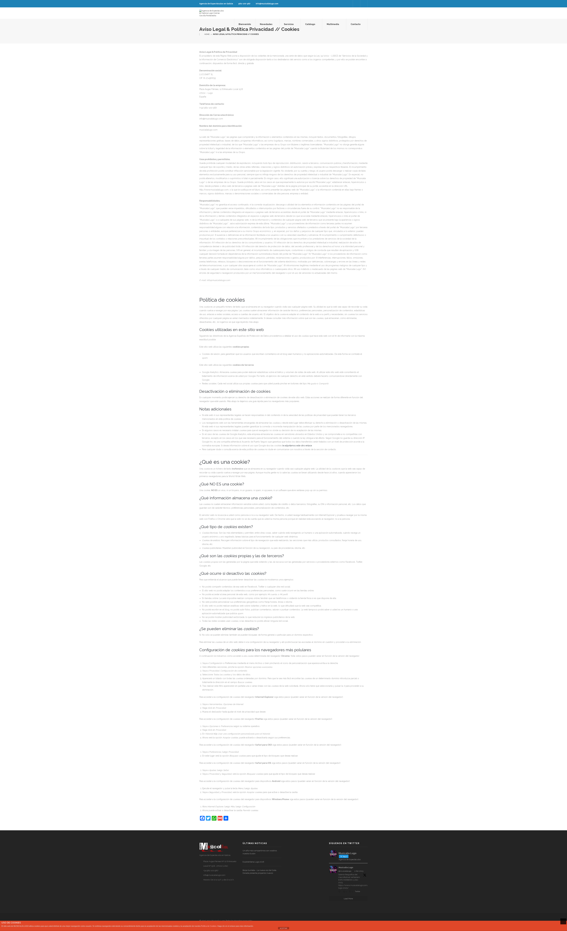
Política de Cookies (208, 926)
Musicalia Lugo (346, 867)
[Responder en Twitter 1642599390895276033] (340, 892)
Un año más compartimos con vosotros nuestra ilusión (260, 852)
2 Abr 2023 (358, 871)
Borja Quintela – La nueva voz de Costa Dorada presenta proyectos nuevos (259, 871)
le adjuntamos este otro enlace (297, 445)
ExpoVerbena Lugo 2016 (253, 862)
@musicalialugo (345, 871)
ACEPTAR (283, 928)
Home (207, 34)
